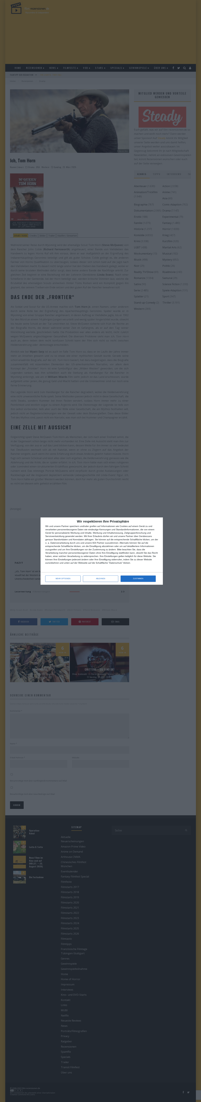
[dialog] (102, 551)
